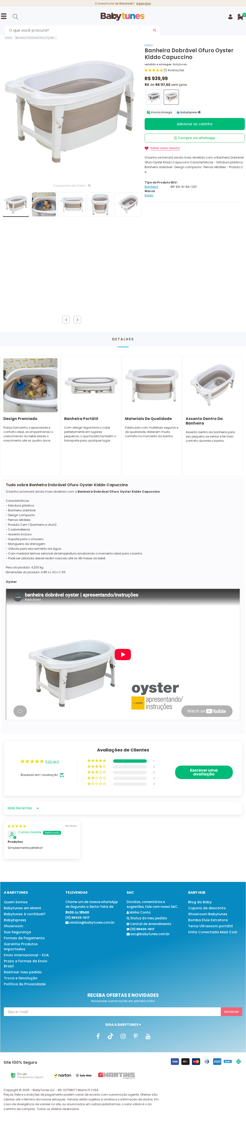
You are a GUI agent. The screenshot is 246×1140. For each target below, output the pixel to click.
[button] (154, 70)
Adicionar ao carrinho (195, 124)
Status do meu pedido (148, 918)
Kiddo (149, 45)
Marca (150, 191)
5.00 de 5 (52, 762)
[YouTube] (148, 1036)
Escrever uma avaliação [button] (204, 772)
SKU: (174, 182)
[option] (72, 112)
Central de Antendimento (150, 924)
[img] (17, 826)
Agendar (143, 3)
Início (8, 38)
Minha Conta (140, 912)
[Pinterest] (135, 1036)
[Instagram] (123, 1036)
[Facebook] (98, 1036)
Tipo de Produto (157, 182)
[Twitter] (110, 1036)
